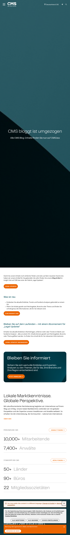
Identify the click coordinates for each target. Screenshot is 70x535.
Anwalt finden (57, 430)
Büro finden (58, 460)
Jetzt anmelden (15, 376)
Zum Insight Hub (11, 313)
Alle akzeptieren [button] (18, 520)
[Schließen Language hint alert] (64, 503)
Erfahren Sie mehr (13, 531)
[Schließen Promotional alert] (64, 527)
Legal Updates (10, 286)
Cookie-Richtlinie (11, 516)
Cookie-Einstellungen (50, 520)
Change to (48, 503)
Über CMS (7, 419)
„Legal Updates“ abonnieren (16, 342)
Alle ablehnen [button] (33, 520)
